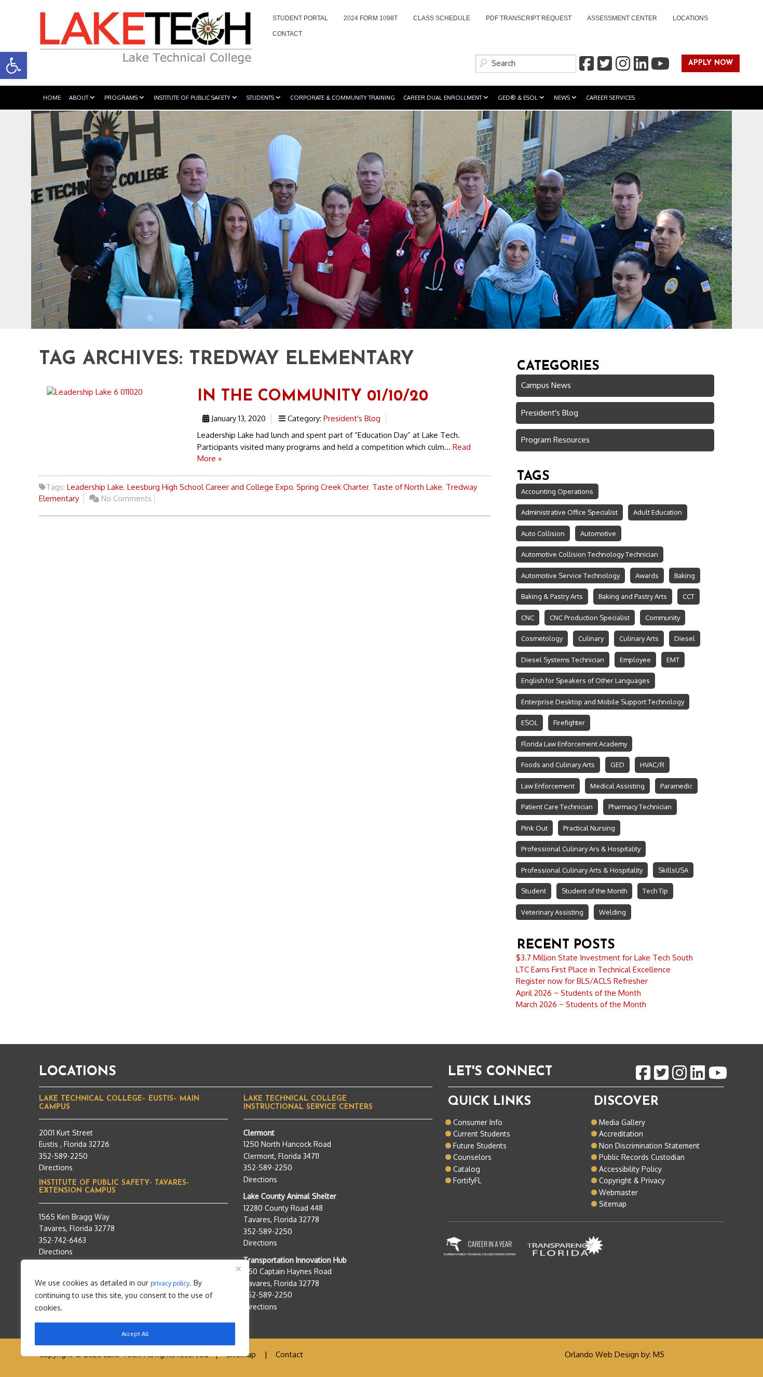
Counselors (472, 1157)
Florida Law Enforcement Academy (574, 744)
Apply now (707, 63)
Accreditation (621, 1133)
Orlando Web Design (602, 1354)
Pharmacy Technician (640, 807)
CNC (527, 617)
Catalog (466, 1169)
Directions (56, 1167)
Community (662, 617)
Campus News (546, 385)
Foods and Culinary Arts (558, 764)
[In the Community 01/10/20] (95, 391)
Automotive (598, 533)
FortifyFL (467, 1180)
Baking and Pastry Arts (632, 596)
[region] (135, 1308)
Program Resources (555, 440)
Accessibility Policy (630, 1169)
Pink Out (534, 828)
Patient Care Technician (557, 807)
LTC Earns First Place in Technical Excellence (593, 969)
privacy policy (170, 1283)
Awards (647, 575)
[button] (13, 65)
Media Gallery (622, 1122)
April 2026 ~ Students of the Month (578, 993)
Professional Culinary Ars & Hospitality (581, 849)
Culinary (591, 638)
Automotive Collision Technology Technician (589, 554)
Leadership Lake (95, 487)
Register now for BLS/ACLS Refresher (582, 981)
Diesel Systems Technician (562, 660)
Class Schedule (441, 18)
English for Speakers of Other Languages (585, 680)
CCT (688, 596)
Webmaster (618, 1192)
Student (533, 891)
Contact (287, 33)
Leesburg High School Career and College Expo (210, 487)
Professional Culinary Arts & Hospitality (582, 870)
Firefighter (569, 722)
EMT (672, 660)
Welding (612, 912)
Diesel (684, 638)
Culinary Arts (639, 638)
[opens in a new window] (586, 64)
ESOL (529, 722)
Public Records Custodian (642, 1157)
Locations (690, 18)
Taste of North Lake (407, 487)
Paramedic (676, 786)
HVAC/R (652, 764)
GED (617, 764)
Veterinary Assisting (552, 912)
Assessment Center (622, 18)
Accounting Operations (557, 491)
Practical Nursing (589, 828)
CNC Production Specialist (590, 617)
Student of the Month (594, 891)
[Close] (238, 1268)
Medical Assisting (617, 786)
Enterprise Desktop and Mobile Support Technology (602, 702)
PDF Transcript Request (524, 19)
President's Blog (351, 418)
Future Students (480, 1145)
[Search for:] (525, 64)
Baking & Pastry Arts (552, 596)
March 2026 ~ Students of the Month (581, 1004)
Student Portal (296, 19)
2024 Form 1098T (371, 18)
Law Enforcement (548, 786)
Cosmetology (542, 638)
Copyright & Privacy (632, 1180)
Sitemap (612, 1203)
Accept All (134, 1334)
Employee (635, 660)
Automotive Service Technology (570, 575)
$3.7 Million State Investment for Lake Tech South (604, 957)
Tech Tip (655, 891)
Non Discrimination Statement (649, 1145)
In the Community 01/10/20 (312, 397)
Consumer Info (477, 1122)
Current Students (481, 1133)
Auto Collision (543, 533)
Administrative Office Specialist (569, 512)
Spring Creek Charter (332, 487)
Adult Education (657, 512)
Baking (684, 575)
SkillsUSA (673, 870)
